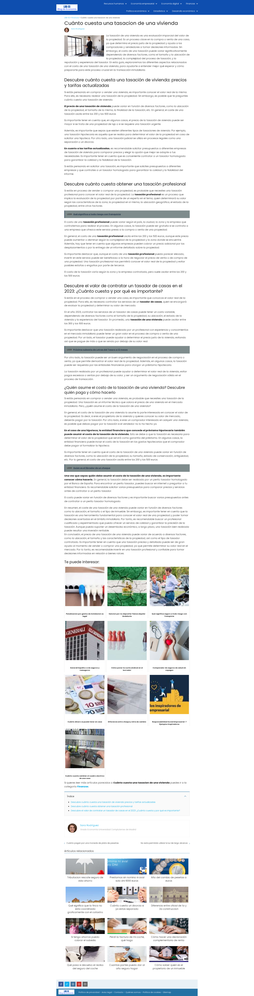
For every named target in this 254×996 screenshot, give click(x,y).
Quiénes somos (133, 992)
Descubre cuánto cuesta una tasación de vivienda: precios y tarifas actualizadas (113, 802)
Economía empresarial (142, 3)
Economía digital (170, 3)
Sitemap (167, 992)
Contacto (118, 992)
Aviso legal (107, 992)
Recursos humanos (114, 3)
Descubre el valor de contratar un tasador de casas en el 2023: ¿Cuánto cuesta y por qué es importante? (125, 810)
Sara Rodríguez (78, 29)
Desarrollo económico (183, 11)
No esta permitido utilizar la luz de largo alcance (164, 843)
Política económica (136, 11)
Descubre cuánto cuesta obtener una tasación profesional (101, 806)
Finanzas (190, 3)
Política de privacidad (89, 992)
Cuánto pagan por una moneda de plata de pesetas (92, 843)
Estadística (159, 11)
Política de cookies (152, 992)
